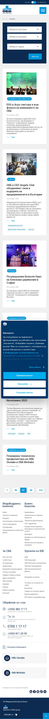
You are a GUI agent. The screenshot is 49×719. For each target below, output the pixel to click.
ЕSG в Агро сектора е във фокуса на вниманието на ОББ (23, 107)
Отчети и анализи (9, 572)
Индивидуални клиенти (11, 505)
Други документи (9, 578)
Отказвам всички (24, 392)
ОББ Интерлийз (30, 560)
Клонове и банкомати (16, 647)
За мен (27, 2)
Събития (11, 179)
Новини (5, 587)
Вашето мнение (8, 590)
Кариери (6, 584)
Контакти (6, 593)
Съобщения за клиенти (16, 318)
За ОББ (7, 551)
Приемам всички (24, 375)
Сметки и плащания (10, 515)
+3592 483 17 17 (17, 609)
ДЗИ (26, 557)
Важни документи (31, 594)
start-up (31, 229)
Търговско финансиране (34, 521)
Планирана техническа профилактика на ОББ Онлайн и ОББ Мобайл (21, 459)
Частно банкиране (9, 524)
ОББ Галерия (7, 581)
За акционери (8, 563)
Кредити (6, 518)
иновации (11, 434)
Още (13, 137)
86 (16, 490)
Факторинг (28, 534)
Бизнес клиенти (30, 505)
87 (23, 490)
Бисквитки (28, 588)
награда (21, 434)
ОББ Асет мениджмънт (33, 566)
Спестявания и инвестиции (13, 521)
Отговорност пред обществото (19, 99)
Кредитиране (29, 512)
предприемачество (15, 226)
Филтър (35, 56)
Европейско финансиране (12, 569)
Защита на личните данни (34, 591)
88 (31, 490)
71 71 (11, 617)
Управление (7, 566)
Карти (5, 512)
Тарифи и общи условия (12, 575)
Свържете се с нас (14, 603)
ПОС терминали (30, 524)
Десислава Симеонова (16, 229)
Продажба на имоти (32, 577)
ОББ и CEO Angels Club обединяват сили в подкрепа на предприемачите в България (24, 190)
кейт (28, 434)
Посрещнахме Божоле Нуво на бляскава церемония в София (24, 279)
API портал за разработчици (35, 597)
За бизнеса (41, 2)
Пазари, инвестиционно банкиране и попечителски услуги (35, 529)
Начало (5, 19)
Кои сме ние (7, 557)
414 (41, 490)
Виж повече (35, 367)
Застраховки (7, 527)
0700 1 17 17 (17, 626)
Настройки (23, 384)
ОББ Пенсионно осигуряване (35, 563)
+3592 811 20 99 (17, 633)
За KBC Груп (7, 560)
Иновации (11, 271)
